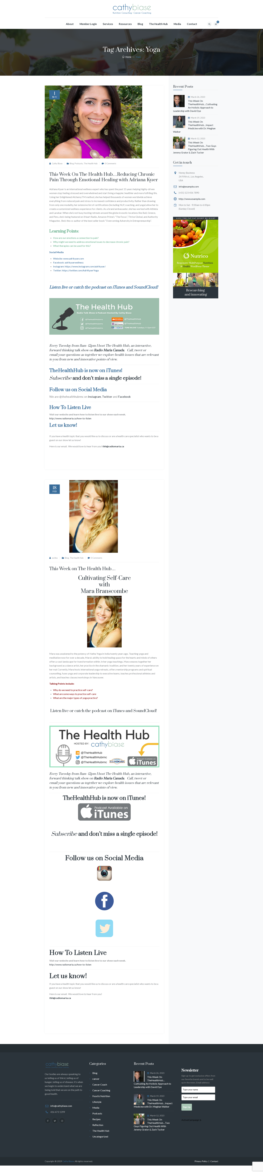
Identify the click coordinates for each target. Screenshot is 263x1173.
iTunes (118, 287)
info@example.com (189, 186)
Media (177, 24)
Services (108, 24)
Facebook (124, 396)
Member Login (88, 24)
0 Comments (110, 163)
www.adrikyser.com (73, 258)
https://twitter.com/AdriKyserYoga (80, 270)
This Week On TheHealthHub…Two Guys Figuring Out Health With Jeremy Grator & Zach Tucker (194, 147)
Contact (192, 24)
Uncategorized (100, 1136)
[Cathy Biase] (131, 9)
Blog (140, 24)
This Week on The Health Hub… (82, 569)
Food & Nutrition (101, 1096)
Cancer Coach (99, 1084)
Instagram (94, 396)
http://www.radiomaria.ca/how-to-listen (70, 418)
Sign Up (186, 1107)
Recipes (96, 1119)
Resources (125, 24)
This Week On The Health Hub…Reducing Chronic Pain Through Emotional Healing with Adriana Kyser (103, 177)
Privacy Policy (201, 1161)
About (70, 24)
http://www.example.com (192, 198)
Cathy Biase (57, 163)
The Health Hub (158, 24)
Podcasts (79, 163)
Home (127, 56)
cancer (95, 1078)
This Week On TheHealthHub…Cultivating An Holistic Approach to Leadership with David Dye (195, 105)
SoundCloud (145, 287)
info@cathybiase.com (61, 1105)
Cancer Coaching (101, 1090)
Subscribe (60, 378)
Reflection (97, 1124)
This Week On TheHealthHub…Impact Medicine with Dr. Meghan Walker (194, 126)
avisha (55, 558)
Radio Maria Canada (109, 350)
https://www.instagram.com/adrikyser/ (85, 266)
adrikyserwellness (74, 262)
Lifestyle (96, 1101)
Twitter (107, 396)
